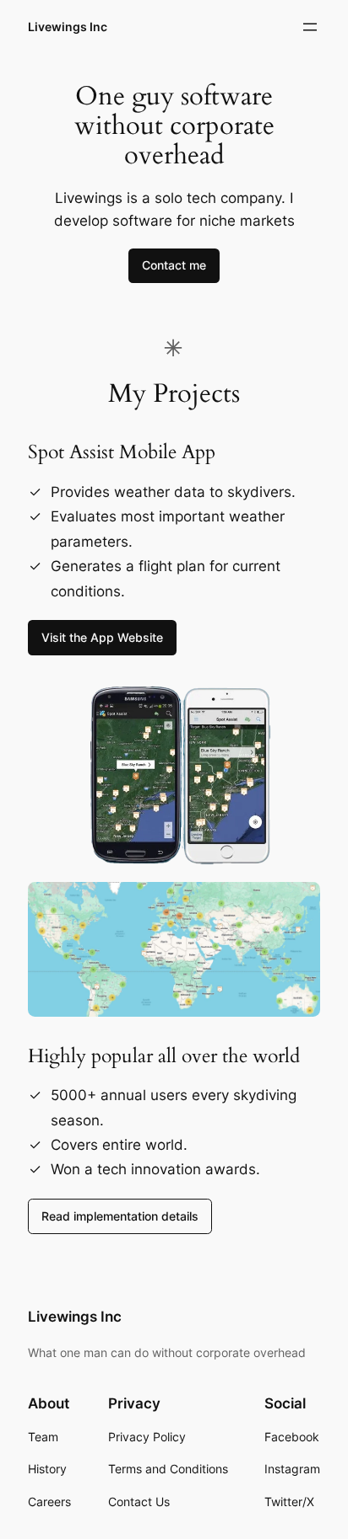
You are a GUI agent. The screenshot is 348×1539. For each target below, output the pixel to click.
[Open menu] (310, 27)
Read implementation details (119, 1216)
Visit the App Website (102, 637)
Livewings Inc (67, 26)
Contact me (174, 265)
